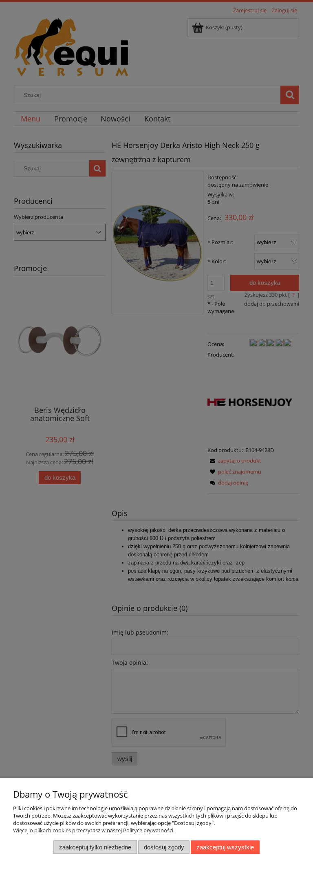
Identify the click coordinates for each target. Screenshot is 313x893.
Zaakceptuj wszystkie (225, 847)
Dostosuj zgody (164, 847)
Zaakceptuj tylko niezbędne (95, 847)
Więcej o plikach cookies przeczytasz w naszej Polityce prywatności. (93, 830)
